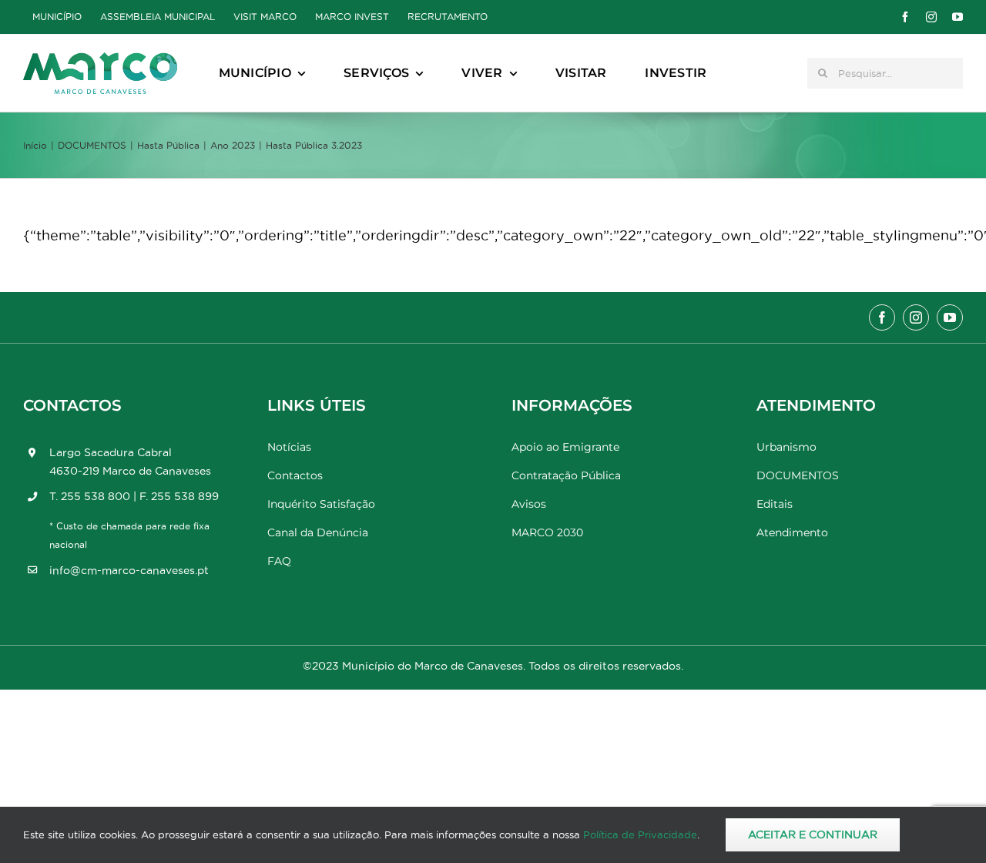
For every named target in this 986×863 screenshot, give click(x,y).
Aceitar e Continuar (812, 834)
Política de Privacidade (640, 834)
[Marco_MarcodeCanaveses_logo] (100, 59)
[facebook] (905, 17)
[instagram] (931, 17)
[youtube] (957, 17)
